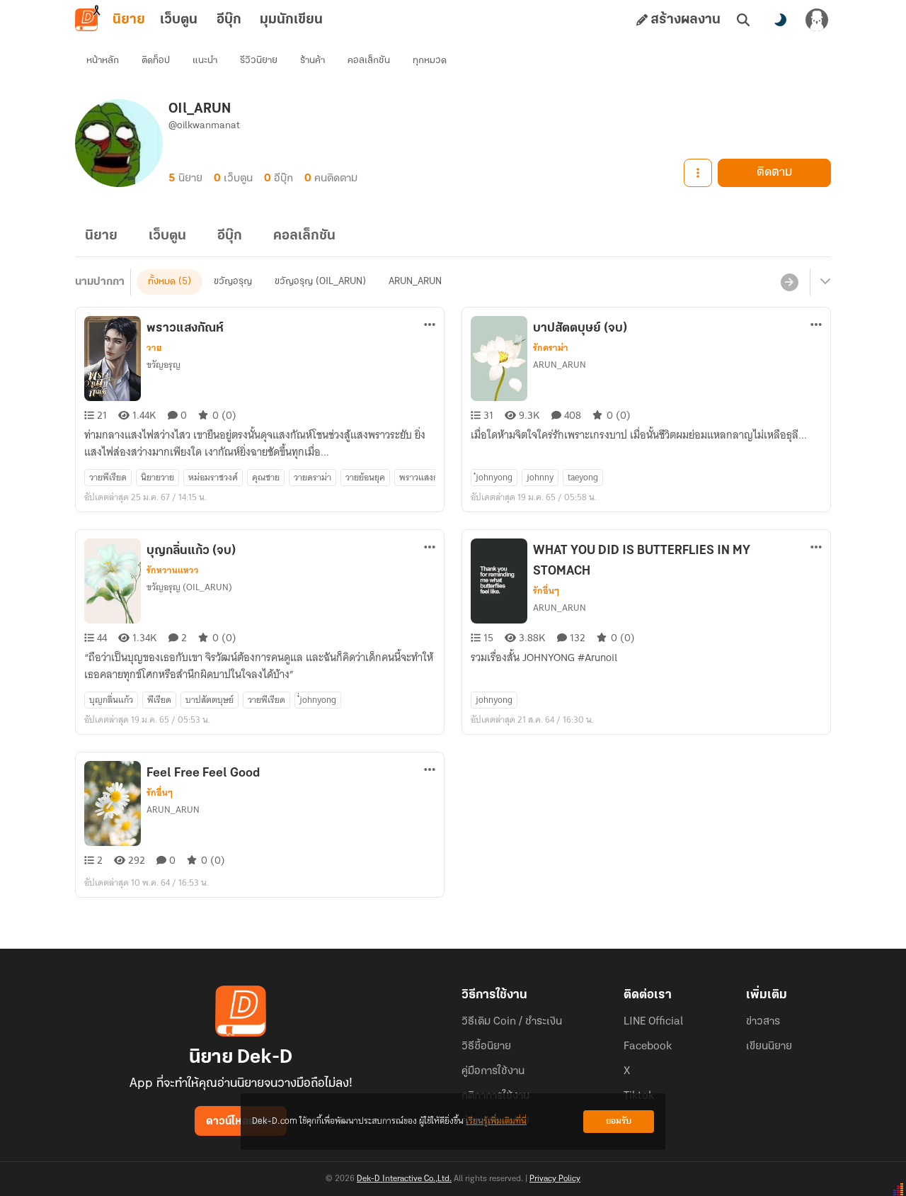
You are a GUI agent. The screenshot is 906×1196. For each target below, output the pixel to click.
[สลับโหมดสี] (780, 20)
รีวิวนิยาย (258, 60)
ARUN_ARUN (415, 281)
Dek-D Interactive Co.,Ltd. (404, 1179)
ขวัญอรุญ (233, 281)
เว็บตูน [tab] (178, 20)
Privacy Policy (554, 1179)
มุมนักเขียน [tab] (291, 20)
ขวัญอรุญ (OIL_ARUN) (320, 281)
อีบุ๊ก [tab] (229, 20)
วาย (154, 348)
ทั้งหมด (162, 281)
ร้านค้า (312, 60)
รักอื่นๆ (546, 591)
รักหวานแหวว (173, 570)
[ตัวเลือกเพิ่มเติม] (698, 173)
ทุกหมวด (430, 60)
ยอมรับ (618, 1121)
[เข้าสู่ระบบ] (817, 20)
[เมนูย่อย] (823, 281)
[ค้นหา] (743, 20)
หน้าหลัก (102, 60)
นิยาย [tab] (129, 20)
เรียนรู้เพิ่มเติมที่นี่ (496, 1121)
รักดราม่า (550, 348)
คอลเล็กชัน (369, 60)
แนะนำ (205, 60)
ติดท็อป (156, 60)
